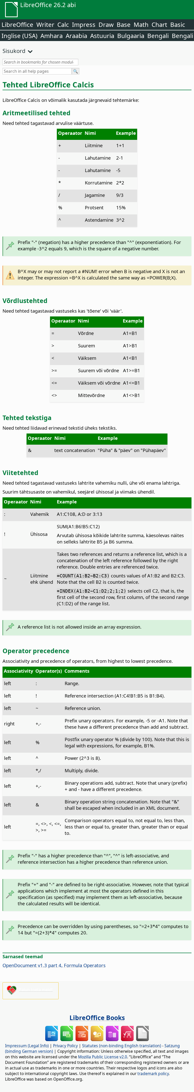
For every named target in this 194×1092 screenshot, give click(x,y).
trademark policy (153, 1073)
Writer (45, 24)
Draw (106, 24)
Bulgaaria (130, 35)
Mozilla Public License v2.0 (102, 1057)
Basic (177, 24)
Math (141, 24)
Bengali (158, 35)
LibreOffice (17, 24)
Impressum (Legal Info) (27, 1045)
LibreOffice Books (97, 1017)
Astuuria (102, 35)
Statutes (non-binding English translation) (121, 1045)
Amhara (51, 35)
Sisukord (14, 50)
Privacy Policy (65, 1045)
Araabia (76, 35)
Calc (63, 24)
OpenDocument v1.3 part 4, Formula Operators (54, 965)
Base (124, 24)
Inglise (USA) (19, 35)
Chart (159, 24)
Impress (83, 24)
